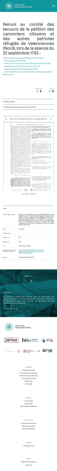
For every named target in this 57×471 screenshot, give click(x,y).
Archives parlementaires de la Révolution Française (23, 58)
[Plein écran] (51, 119)
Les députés (29, 403)
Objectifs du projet (28, 370)
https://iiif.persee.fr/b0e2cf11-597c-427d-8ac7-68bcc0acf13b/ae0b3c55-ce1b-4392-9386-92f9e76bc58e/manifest (32, 251)
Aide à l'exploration (28, 426)
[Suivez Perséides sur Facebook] (25, 281)
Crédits (28, 465)
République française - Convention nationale (22, 66)
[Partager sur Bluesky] (53, 91)
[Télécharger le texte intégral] (40, 91)
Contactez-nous (28, 446)
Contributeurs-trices (28, 378)
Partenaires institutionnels (28, 375)
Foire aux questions (28, 428)
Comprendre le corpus (28, 423)
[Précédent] (25, 190)
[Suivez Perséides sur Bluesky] (31, 281)
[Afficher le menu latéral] (6, 119)
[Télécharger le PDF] (37, 91)
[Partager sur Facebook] (49, 91)
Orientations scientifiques (29, 373)
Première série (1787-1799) (15, 61)
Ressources (28, 381)
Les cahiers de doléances (28, 406)
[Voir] (40, 53)
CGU (28, 458)
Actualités (28, 384)
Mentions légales (28, 462)
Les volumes (28, 401)
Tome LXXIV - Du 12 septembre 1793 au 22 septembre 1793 (28, 63)
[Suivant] (31, 190)
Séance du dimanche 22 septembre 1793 (21, 69)
